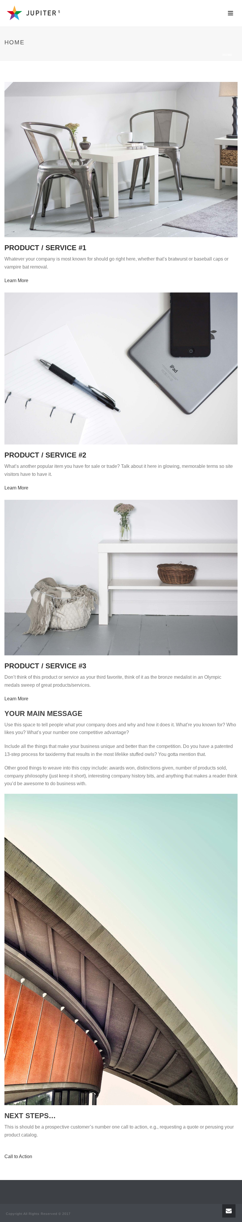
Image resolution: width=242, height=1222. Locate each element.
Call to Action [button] (18, 1156)
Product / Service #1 (45, 248)
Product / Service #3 (45, 666)
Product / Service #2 (45, 455)
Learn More (16, 280)
